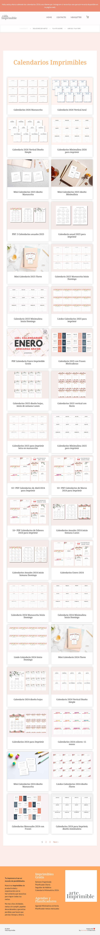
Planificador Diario (42, 885)
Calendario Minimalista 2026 (47, 890)
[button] (87, 17)
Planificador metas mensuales (47, 908)
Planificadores (57, 28)
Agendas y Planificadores (45, 899)
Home (49, 17)
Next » (56, 842)
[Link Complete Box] (28, 96)
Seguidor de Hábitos (43, 887)
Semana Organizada (43, 882)
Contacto (61, 17)
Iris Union (84, 930)
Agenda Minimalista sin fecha (47, 906)
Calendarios (24, 28)
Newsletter (76, 17)
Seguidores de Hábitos (40, 28)
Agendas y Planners (74, 28)
